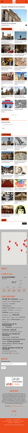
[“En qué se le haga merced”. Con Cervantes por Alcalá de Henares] (7, 48)
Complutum (4, 310)
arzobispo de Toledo (6, 301)
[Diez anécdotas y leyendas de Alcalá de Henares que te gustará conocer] (21, 155)
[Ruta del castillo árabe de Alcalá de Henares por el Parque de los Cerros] (21, 76)
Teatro (3, 327)
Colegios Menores (6, 306)
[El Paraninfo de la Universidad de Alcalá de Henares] (7, 209)
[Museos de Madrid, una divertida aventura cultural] (21, 90)
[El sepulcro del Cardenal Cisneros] (21, 196)
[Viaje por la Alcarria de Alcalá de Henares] (7, 90)
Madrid (4, 319)
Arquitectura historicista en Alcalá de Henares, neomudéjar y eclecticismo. (7, 42)
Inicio (2, 4)
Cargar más (13, 114)
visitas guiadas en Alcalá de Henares (9, 351)
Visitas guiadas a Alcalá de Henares (12, 343)
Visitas (4, 341)
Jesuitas (12, 317)
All (20, 29)
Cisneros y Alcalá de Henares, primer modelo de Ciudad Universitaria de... (21, 68)
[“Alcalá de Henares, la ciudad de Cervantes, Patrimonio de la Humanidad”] (7, 141)
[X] (15, 415)
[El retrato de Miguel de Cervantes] (21, 170)
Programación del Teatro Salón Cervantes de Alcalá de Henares (7, 190)
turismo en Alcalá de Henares (11, 334)
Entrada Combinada (17, 419)
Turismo (8, 327)
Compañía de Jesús (19, 308)
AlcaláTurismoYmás (5, 25)
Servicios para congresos (7, 421)
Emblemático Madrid (19, 109)
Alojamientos (10, 422)
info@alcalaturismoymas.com (17, 406)
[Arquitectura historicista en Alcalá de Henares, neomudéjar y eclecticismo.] (7, 35)
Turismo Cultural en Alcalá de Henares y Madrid (12, 331)
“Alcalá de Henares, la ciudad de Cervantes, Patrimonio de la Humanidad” (7, 148)
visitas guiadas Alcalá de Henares (12, 348)
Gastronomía (5, 315)
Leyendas (16, 317)
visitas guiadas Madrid (7, 353)
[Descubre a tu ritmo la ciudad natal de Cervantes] (21, 35)
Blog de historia (4, 21)
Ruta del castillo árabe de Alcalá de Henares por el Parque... (20, 83)
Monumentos (15, 319)
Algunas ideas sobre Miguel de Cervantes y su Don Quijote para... (20, 148)
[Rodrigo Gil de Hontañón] (14, 15)
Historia (15, 314)
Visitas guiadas (13, 341)
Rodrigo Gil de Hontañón (8, 23)
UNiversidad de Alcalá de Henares (13, 339)
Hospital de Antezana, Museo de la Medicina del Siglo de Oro (7, 177)
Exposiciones (17, 312)
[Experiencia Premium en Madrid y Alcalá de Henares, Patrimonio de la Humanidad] (7, 62)
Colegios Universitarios (8, 308)
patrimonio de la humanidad (9, 324)
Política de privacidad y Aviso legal (17, 424)
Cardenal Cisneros (16, 301)
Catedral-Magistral (5, 303)
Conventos (10, 310)
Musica (22, 319)
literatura (22, 317)
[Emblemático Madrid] (21, 104)
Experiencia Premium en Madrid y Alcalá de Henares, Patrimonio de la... (7, 68)
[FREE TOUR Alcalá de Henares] (7, 196)
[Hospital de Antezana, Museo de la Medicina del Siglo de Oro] (7, 170)
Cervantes (12, 303)
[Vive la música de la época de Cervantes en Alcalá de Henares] (21, 48)
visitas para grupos (16, 353)
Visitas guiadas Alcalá (6, 345)
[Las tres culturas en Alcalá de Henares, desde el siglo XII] (21, 183)
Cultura (5, 312)
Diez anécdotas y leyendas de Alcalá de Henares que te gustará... (21, 162)
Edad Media (11, 312)
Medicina (8, 319)
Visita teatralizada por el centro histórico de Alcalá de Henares (7, 110)
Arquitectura (21, 299)
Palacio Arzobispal (5, 321)
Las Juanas (17, 214)
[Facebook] (12, 415)
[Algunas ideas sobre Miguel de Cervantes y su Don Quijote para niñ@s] (21, 141)
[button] (2, 2)
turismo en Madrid (6, 337)
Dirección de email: (5, 122)
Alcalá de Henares (10, 299)
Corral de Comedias (17, 310)
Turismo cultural (9, 329)
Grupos (10, 315)
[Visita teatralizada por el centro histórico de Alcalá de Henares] (7, 104)
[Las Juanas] (21, 209)
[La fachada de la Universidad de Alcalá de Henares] (7, 155)
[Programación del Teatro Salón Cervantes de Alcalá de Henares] (7, 183)
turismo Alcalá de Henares (18, 327)
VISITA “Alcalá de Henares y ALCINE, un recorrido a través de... (7, 83)
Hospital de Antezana (6, 317)
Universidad (15, 337)
